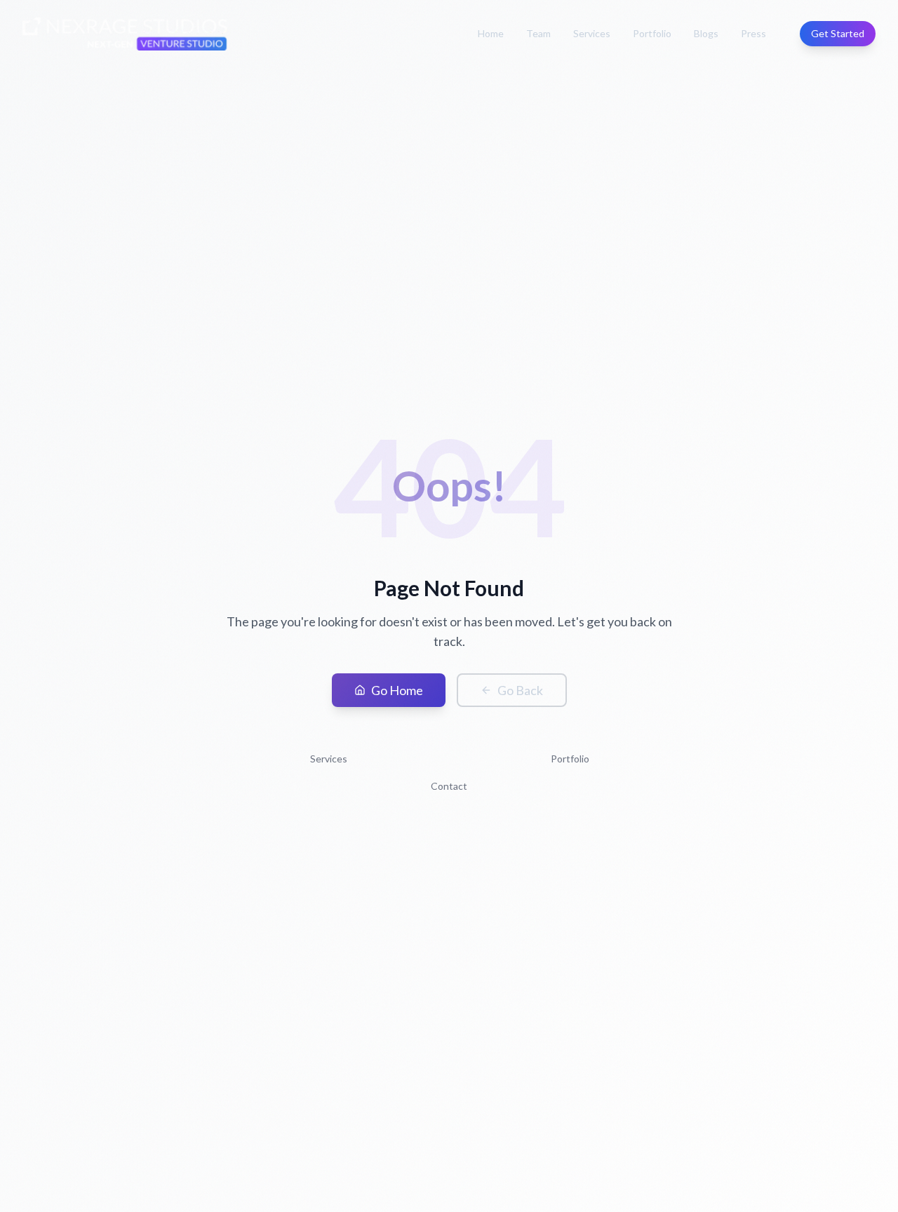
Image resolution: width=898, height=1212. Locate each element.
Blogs (706, 33)
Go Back (520, 690)
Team (538, 33)
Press (753, 33)
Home (491, 33)
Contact (449, 786)
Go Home (397, 690)
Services (591, 33)
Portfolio (652, 33)
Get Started (837, 33)
